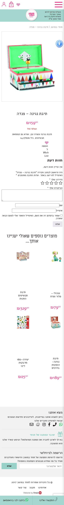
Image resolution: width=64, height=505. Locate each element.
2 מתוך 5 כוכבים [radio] (56, 183)
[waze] (38, 424)
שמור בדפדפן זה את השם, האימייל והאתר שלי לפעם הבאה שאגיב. (32, 217)
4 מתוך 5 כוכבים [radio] (47, 183)
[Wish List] (18, 4)
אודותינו (42, 487)
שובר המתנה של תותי (42, 435)
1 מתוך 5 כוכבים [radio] (60, 183)
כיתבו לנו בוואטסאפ (14, 500)
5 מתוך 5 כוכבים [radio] (42, 183)
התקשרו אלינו (47, 500)
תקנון (32, 487)
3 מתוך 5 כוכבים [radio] (51, 183)
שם (60, 205)
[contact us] (32, 424)
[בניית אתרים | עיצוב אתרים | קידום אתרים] (32, 493)
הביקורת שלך (54, 188)
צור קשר (22, 487)
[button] (47, 142)
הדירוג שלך (55, 179)
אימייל (59, 210)
